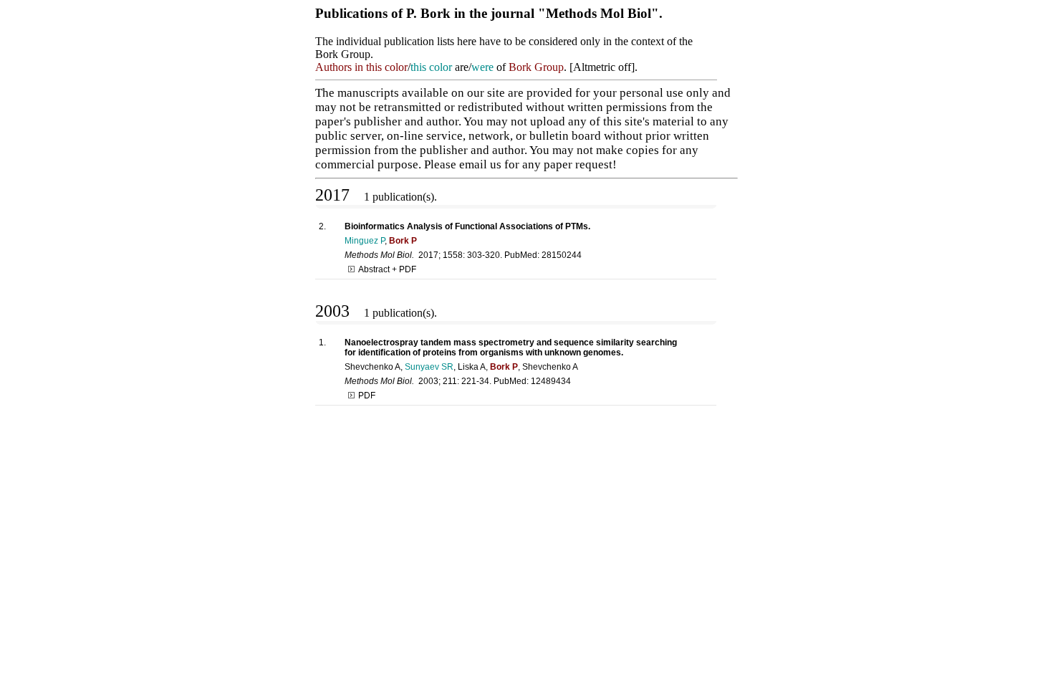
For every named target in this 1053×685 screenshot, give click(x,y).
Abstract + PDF (387, 269)
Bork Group (536, 67)
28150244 (562, 255)
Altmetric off (602, 67)
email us (480, 164)
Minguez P (365, 241)
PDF (366, 396)
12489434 (551, 381)
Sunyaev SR (429, 367)
